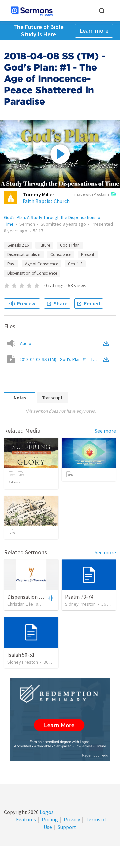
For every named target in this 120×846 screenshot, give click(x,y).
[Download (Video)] (107, 359)
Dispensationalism (23, 254)
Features (26, 819)
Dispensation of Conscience (32, 273)
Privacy (72, 819)
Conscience (60, 254)
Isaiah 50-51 (21, 654)
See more (105, 430)
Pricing (50, 819)
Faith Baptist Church (46, 201)
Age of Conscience (41, 264)
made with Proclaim (91, 194)
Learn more (94, 30)
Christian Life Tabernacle (31, 604)
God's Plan (70, 245)
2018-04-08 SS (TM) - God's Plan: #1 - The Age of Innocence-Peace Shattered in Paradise (60, 359)
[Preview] (50, 598)
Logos (46, 812)
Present (87, 254)
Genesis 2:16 (18, 245)
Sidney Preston (80, 604)
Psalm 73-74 (79, 596)
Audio (25, 343)
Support (67, 827)
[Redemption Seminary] (60, 719)
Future (44, 245)
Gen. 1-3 (75, 264)
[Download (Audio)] (107, 343)
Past (11, 264)
